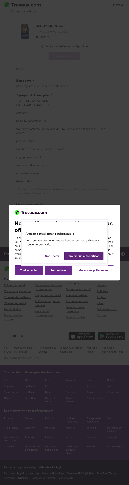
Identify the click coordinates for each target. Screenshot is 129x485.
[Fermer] (101, 227)
